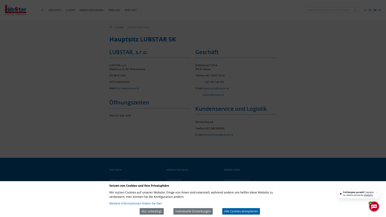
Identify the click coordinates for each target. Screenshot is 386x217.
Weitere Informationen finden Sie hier (135, 203)
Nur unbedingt (152, 211)
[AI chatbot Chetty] (374, 206)
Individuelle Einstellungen (193, 211)
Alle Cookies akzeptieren (241, 211)
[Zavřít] (377, 192)
